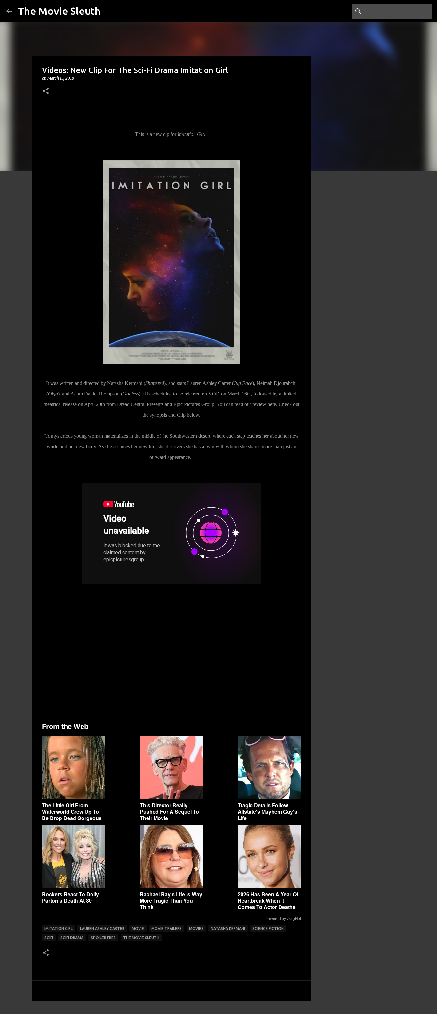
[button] (46, 91)
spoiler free (103, 938)
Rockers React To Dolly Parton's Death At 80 (70, 897)
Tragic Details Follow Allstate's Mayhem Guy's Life (267, 812)
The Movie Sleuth (59, 11)
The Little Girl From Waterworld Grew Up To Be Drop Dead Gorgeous (72, 812)
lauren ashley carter (102, 928)
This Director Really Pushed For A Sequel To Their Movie (169, 812)
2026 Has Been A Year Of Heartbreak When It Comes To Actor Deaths (268, 900)
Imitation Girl (58, 928)
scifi (48, 938)
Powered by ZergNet (283, 918)
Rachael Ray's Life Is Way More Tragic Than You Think (171, 900)
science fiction (268, 928)
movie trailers (166, 928)
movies (196, 928)
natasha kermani (228, 928)
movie (138, 928)
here (271, 404)
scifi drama (71, 938)
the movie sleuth (141, 938)
